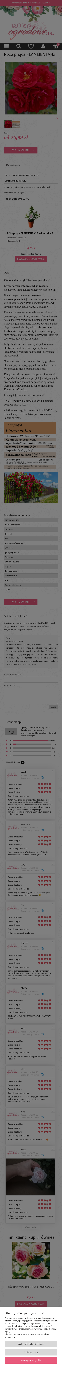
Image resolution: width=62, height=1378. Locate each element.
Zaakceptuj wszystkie (31, 1360)
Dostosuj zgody (31, 1352)
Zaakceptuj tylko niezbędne (31, 1344)
